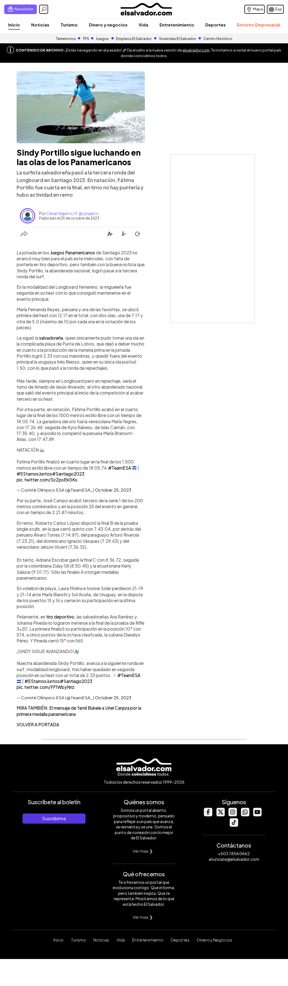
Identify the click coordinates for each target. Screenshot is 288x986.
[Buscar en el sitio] (43, 9)
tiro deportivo (60, 616)
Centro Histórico (217, 38)
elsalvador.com (196, 50)
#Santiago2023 (68, 473)
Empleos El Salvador (134, 38)
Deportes (215, 24)
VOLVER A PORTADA (38, 724)
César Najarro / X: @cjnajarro (72, 213)
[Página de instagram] (232, 814)
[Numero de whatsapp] (244, 814)
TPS (86, 38)
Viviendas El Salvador (177, 38)
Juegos (102, 38)
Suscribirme (54, 818)
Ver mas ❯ (142, 850)
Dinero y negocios (108, 24)
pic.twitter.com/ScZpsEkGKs (47, 479)
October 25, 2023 (113, 489)
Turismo (69, 24)
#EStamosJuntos (34, 473)
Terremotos (66, 38)
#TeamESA (119, 467)
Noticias (40, 24)
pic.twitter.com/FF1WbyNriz (46, 687)
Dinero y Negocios (214, 939)
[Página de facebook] (207, 814)
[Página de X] (220, 814)
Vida (143, 24)
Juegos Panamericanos (72, 252)
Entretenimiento (176, 24)
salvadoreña (51, 337)
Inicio (14, 24)
